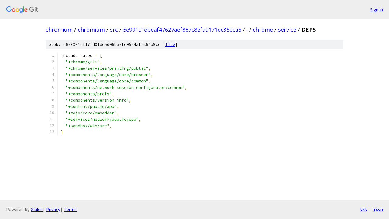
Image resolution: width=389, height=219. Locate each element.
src (114, 29)
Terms (70, 209)
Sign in (376, 9)
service (287, 29)
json (378, 209)
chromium (59, 29)
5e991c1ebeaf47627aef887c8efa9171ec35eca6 (182, 29)
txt (363, 209)
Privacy (53, 209)
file (170, 44)
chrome (263, 29)
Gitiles (37, 209)
